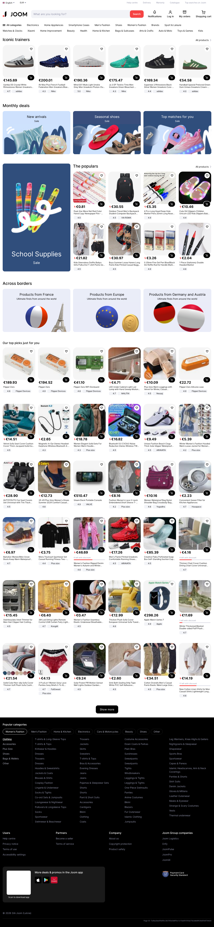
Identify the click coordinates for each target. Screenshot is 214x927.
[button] (38, 880)
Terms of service (65, 844)
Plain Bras (130, 748)
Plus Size (8, 748)
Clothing (7, 739)
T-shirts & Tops (43, 744)
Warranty (160, 2)
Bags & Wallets (11, 758)
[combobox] (79, 14)
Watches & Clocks (12, 30)
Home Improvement (51, 30)
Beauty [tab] (129, 731)
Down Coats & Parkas (136, 744)
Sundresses (131, 753)
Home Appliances (53, 25)
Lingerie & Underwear (47, 787)
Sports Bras (175, 753)
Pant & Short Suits (89, 797)
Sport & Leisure (173, 25)
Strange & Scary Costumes (184, 805)
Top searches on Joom (195, 2)
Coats (83, 821)
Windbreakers (132, 773)
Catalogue (175, 2)
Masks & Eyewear (178, 800)
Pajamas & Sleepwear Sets (94, 782)
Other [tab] (157, 731)
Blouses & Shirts (43, 777)
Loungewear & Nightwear (49, 802)
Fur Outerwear (132, 811)
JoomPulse (168, 849)
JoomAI (166, 860)
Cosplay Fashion (44, 782)
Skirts (83, 748)
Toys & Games (185, 30)
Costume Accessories (136, 739)
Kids (200, 30)
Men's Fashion (102, 25)
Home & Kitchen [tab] (62, 731)
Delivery (147, 2)
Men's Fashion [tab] (39, 731)
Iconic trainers (16, 39)
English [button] (9, 3)
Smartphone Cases (79, 25)
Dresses (39, 753)
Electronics (33, 25)
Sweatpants (131, 758)
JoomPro (167, 854)
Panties (129, 792)
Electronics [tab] (84, 731)
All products (202, 40)
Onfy (165, 844)
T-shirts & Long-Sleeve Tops (50, 739)
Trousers (39, 758)
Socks (38, 811)
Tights (128, 768)
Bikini (82, 811)
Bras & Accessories (90, 763)
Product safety (117, 849)
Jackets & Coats (44, 773)
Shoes (118, 25)
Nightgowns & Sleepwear (183, 744)
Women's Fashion (136, 25)
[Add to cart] (31, 78)
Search (137, 14)
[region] (107, 69)
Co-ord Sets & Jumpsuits (48, 797)
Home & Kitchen (101, 30)
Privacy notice (10, 844)
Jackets (84, 744)
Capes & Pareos (178, 763)
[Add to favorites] (31, 49)
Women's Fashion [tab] (15, 731)
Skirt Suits (174, 781)
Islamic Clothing (133, 816)
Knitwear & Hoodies (45, 748)
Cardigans (85, 807)
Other (6, 763)
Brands (155, 25)
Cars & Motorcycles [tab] (107, 731)
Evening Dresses (89, 768)
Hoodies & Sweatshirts (47, 768)
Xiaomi (31, 30)
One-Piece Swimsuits (136, 787)
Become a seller (64, 838)
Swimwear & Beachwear (48, 821)
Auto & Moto (165, 30)
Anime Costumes (134, 797)
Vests (172, 810)
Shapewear (175, 748)
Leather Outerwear (179, 796)
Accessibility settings (14, 854)
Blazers (129, 807)
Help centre (132, 2)
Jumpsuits (130, 821)
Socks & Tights (43, 792)
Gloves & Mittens (178, 791)
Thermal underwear (179, 815)
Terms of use (10, 849)
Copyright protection (120, 844)
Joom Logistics (170, 838)
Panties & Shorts (178, 776)
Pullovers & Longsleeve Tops (50, 807)
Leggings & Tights (134, 777)
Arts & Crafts (146, 30)
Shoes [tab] (143, 731)
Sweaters (85, 753)
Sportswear (41, 816)
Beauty (71, 30)
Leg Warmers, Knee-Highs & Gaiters (188, 739)
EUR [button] (22, 2)
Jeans (83, 773)
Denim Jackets (177, 786)
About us (114, 838)
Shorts (83, 787)
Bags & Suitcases (124, 30)
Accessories (9, 744)
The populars (85, 166)
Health (83, 30)
